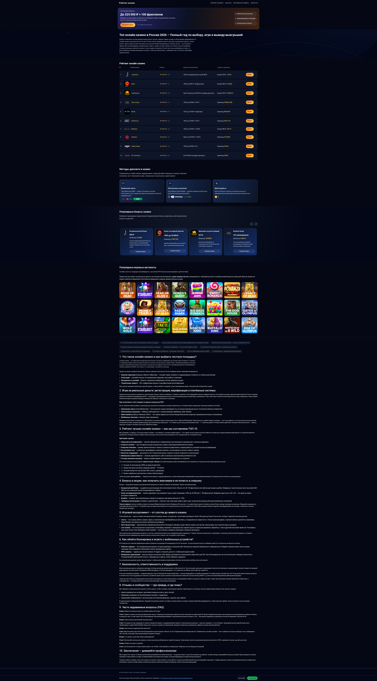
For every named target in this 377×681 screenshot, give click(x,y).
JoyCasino (134, 74)
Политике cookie (167, 678)
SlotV (133, 84)
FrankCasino (135, 93)
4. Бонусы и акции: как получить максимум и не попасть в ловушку (140, 347)
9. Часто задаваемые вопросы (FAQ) (198, 351)
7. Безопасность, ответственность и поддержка (135, 351)
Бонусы (228, 3)
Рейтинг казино (127, 3)
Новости (254, 3)
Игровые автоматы (241, 3)
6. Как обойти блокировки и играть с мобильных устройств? (218, 347)
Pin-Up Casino (135, 155)
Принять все (252, 678)
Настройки (241, 678)
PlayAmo (134, 137)
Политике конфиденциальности (183, 678)
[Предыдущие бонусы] (251, 224)
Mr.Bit (133, 111)
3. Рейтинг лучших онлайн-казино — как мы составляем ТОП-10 (230, 342)
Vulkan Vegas (135, 146)
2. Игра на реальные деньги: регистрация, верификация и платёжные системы (185, 342)
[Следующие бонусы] (256, 224)
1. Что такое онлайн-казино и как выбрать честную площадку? (140, 342)
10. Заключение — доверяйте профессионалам (226, 351)
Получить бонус (127, 25)
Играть (250, 74)
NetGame (134, 129)
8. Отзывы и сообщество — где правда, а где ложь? (168, 351)
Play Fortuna (135, 102)
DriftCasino (135, 121)
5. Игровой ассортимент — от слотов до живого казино (180, 347)
